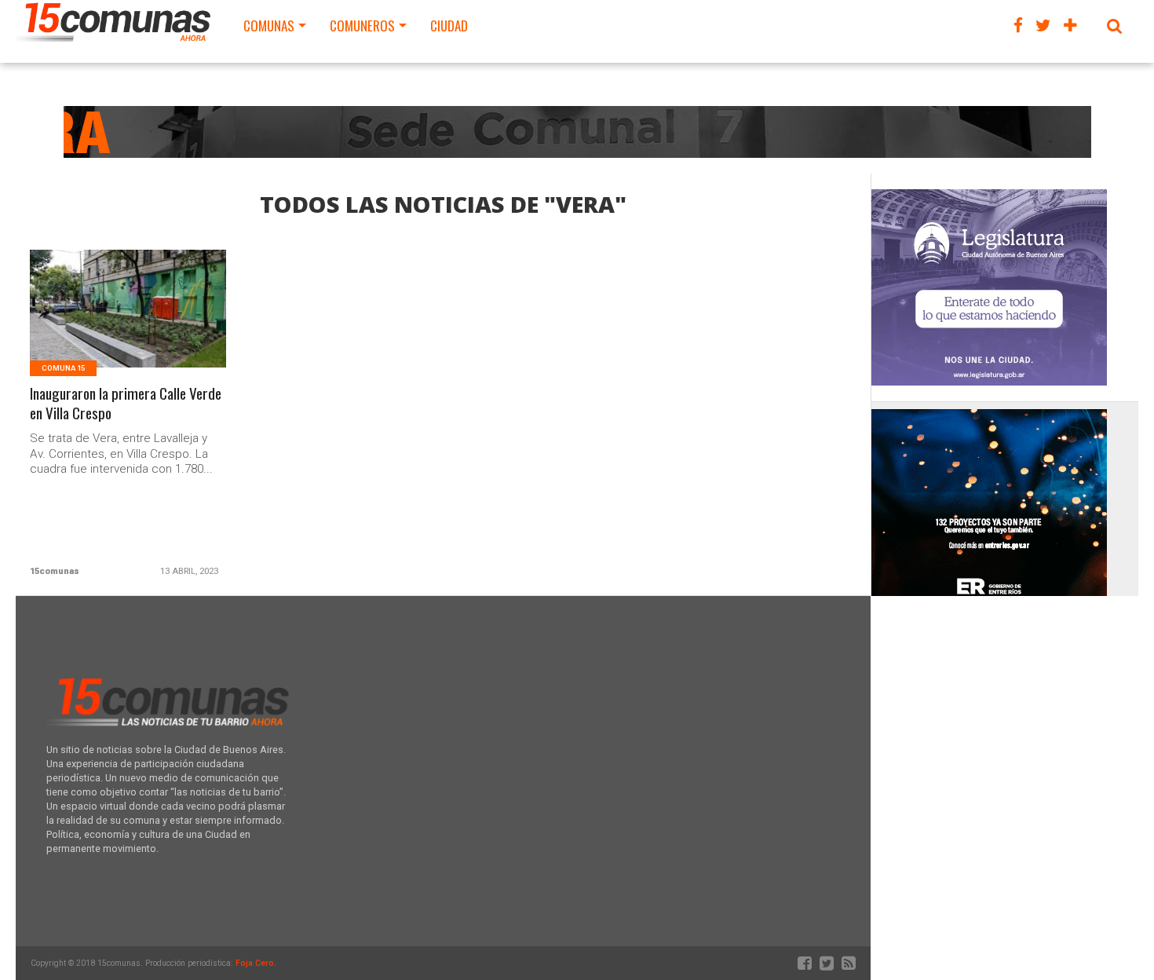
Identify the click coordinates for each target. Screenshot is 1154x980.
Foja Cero (255, 963)
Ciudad (449, 25)
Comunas (268, 25)
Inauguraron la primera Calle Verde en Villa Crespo (125, 403)
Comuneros (362, 25)
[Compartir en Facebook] (95, 328)
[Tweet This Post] (128, 328)
